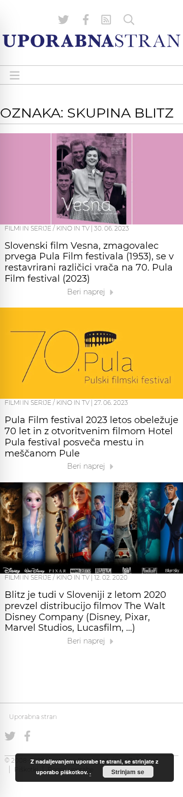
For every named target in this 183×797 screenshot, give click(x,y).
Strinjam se (127, 771)
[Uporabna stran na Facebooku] (86, 19)
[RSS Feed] (106, 19)
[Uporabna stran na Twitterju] (63, 19)
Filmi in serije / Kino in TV (47, 228)
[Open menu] (14, 75)
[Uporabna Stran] (91, 40)
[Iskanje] (129, 19)
